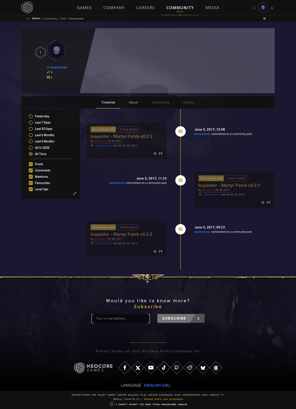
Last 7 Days (43, 122)
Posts (39, 164)
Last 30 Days (43, 129)
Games (84, 7)
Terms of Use (125, 351)
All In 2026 (42, 147)
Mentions (41, 176)
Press (102, 351)
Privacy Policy (158, 351)
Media (212, 7)
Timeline (108, 102)
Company (114, 7)
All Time (40, 154)
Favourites (42, 183)
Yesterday (42, 116)
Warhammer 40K (104, 129)
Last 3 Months (44, 135)
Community (180, 7)
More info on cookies (163, 399)
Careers (145, 7)
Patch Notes (129, 129)
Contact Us (188, 351)
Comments (42, 170)
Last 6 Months (44, 141)
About (133, 102)
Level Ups (41, 189)
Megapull (101, 141)
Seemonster (202, 134)
